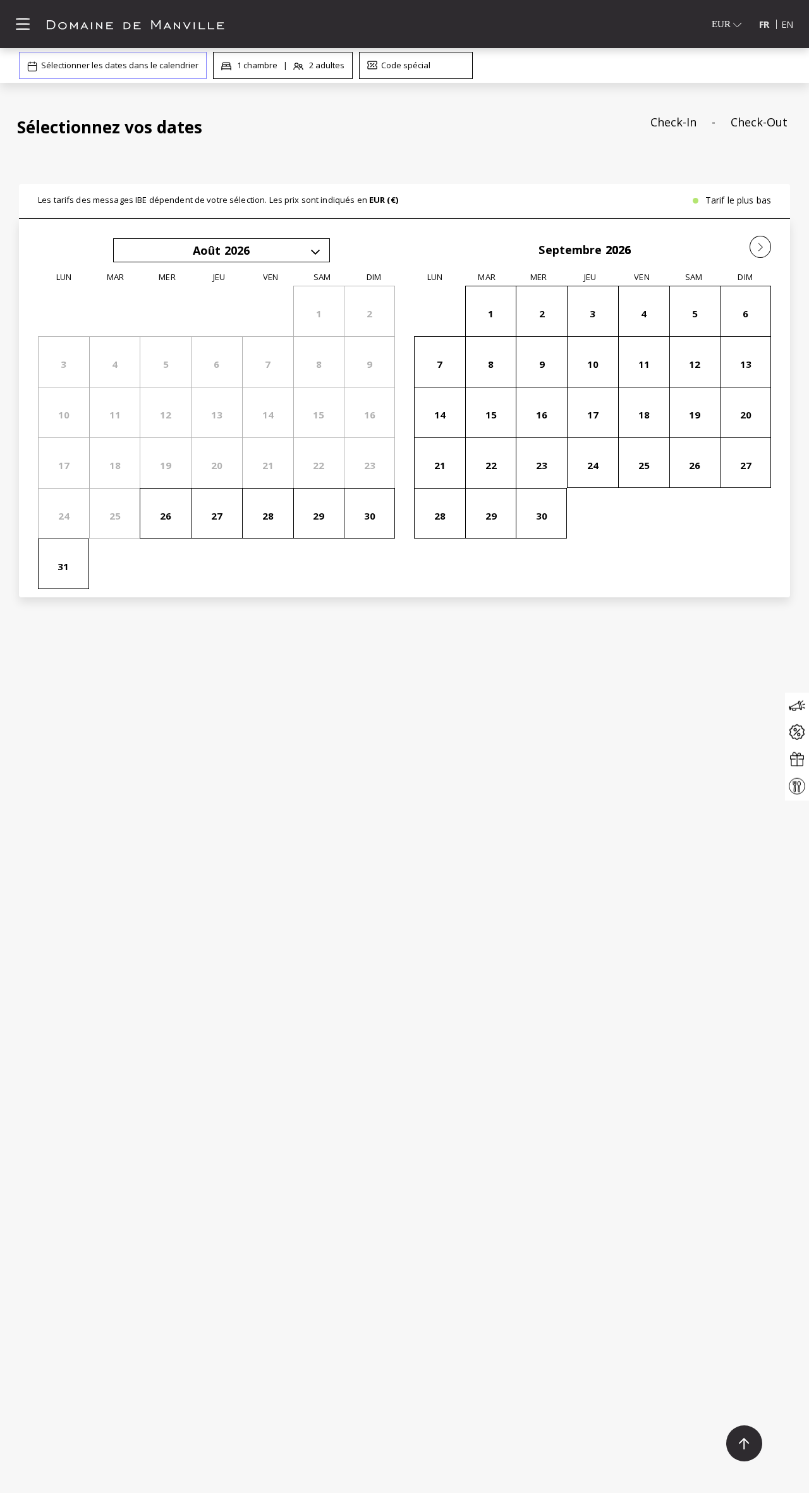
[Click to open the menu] (23, 24)
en (787, 24)
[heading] (273, 127)
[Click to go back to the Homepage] (135, 24)
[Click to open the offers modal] (797, 732)
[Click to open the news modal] (797, 706)
